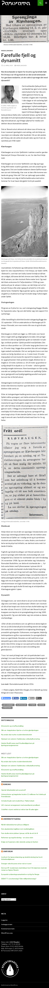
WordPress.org (6, 933)
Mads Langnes (7, 50)
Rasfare (41, 705)
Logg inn (4, 920)
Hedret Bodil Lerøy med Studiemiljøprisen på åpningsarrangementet (17, 744)
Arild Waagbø (15, 942)
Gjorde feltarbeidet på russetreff (13, 790)
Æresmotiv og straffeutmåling (12, 726)
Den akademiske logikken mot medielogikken (17, 829)
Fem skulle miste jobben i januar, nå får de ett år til (19, 833)
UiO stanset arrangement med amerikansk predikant (20, 805)
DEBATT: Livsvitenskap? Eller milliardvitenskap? (18, 879)
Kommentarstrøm (8, 929)
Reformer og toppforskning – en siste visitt (17, 838)
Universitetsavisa (11, 819)
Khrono (7, 784)
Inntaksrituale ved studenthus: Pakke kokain (17, 801)
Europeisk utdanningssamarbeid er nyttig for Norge (20, 874)
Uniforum (8, 851)
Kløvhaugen (21, 705)
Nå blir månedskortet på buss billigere (15, 825)
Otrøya (32, 705)
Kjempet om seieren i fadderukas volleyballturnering (20, 739)
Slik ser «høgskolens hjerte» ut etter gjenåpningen (20, 730)
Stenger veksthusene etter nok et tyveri (16, 863)
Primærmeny (46, 3)
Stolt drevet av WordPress (9, 985)
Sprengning (7, 707)
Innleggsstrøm (6, 924)
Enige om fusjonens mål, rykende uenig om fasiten (19, 842)
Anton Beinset (8, 705)
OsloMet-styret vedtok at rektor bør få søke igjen (19, 809)
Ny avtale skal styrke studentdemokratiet (16, 735)
